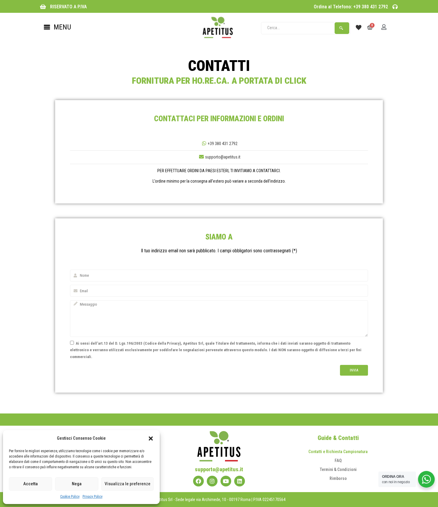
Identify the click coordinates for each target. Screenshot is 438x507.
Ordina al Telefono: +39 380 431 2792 (351, 7)
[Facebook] (198, 481)
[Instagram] (212, 481)
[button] (151, 438)
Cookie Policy (70, 496)
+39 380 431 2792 (222, 143)
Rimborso (338, 478)
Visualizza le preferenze (127, 483)
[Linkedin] (239, 481)
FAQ (338, 460)
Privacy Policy (92, 496)
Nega (77, 483)
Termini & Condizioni (338, 469)
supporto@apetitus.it (222, 157)
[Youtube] (225, 481)
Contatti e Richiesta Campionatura (338, 451)
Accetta (30, 483)
